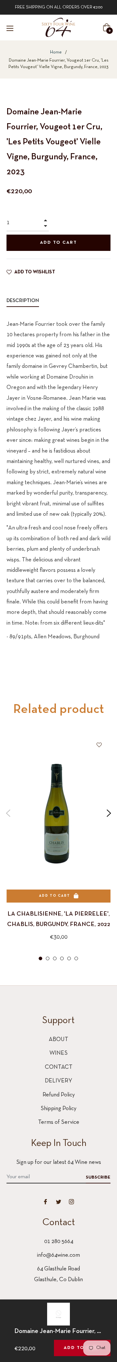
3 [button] (55, 958)
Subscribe (98, 1177)
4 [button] (62, 958)
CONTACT (58, 1067)
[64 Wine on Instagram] (71, 1201)
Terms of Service (58, 1122)
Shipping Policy (58, 1108)
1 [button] (40, 958)
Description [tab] (22, 300)
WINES (58, 1053)
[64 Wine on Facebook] (45, 1201)
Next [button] (108, 813)
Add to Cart (82, 1348)
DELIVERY (58, 1081)
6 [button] (76, 958)
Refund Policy (59, 1095)
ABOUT (58, 1039)
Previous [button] (8, 813)
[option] (58, 848)
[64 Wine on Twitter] (58, 1201)
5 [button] (69, 958)
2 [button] (47, 958)
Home (56, 52)
